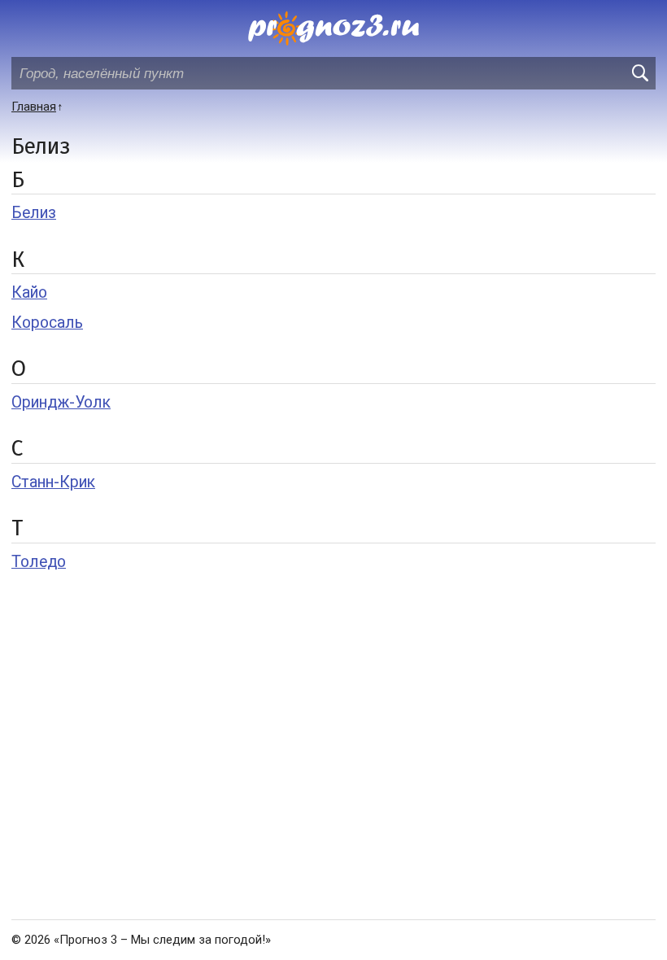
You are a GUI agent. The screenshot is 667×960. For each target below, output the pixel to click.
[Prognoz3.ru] (333, 28)
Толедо (38, 561)
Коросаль (47, 322)
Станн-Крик (53, 482)
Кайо (29, 292)
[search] (639, 73)
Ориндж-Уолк (61, 402)
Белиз (33, 212)
